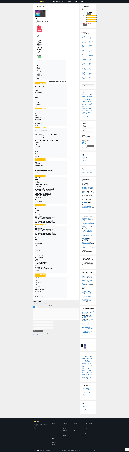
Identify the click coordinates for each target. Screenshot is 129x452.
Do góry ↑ (93, 450)
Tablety (64, 426)
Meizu (90, 64)
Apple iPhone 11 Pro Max (87, 348)
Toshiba (90, 73)
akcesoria (84, 94)
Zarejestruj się (85, 147)
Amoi (83, 50)
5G (74, 430)
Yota (90, 77)
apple (88, 96)
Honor (83, 38)
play (83, 104)
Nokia (90, 42)
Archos (90, 50)
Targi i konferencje (88, 426)
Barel (83, 51)
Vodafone (84, 74)
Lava (90, 63)
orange (91, 103)
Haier (90, 59)
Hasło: (83, 130)
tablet (83, 113)
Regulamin (72, 450)
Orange (75, 423)
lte (83, 101)
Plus (75, 428)
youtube (87, 116)
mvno (90, 101)
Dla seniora (65, 428)
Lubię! (39, 30)
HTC (90, 38)
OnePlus (84, 67)
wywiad (83, 116)
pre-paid (90, 104)
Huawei (83, 40)
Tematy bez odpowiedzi (87, 172)
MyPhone (84, 65)
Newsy (57, 1)
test (86, 115)
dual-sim (90, 96)
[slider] (86, 15)
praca (87, 104)
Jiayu (90, 60)
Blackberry (91, 51)
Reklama (86, 433)
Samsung (91, 43)
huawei (83, 99)
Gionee (83, 58)
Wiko (90, 76)
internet (87, 99)
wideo (90, 115)
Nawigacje (65, 430)
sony (86, 112)
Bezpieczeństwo (55, 440)
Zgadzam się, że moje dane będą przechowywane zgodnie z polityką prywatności (44, 305)
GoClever (91, 58)
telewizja (83, 115)
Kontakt (65, 450)
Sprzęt (63, 1)
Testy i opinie (65, 423)
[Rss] (35, 428)
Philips (83, 43)
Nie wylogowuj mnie (86, 134)
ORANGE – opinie (85, 396)
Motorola (84, 42)
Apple (90, 36)
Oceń (39, 56)
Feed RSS (79, 450)
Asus (83, 37)
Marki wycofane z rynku (88, 78)
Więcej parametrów (87, 23)
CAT (83, 54)
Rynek (76, 1)
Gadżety (64, 433)
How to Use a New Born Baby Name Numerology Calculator (87, 231)
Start (54, 1)
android (89, 94)
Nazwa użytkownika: (85, 126)
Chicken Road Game (86, 192)
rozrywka (87, 108)
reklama (83, 108)
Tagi (75, 450)
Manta (83, 64)
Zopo (83, 77)
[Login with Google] (36, 307)
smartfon (90, 110)
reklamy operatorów (86, 392)
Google (90, 37)
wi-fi (88, 115)
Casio (90, 53)
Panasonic (84, 68)
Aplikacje (53, 444)
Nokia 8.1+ (82, 347)
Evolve (83, 56)
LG (82, 41)
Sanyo (90, 69)
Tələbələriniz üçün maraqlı (87, 196)
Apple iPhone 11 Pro (89, 348)
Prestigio (84, 69)
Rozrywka (84, 160)
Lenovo (90, 40)
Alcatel (83, 36)
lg (82, 101)
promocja (85, 106)
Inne (81, 1)
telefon (91, 113)
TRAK (83, 73)
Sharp (83, 70)
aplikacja (84, 96)
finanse (83, 97)
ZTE (83, 46)
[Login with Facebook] (34, 307)
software (83, 112)
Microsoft (91, 41)
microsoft (85, 101)
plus (85, 104)
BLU (83, 53)
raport (89, 106)
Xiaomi (90, 45)
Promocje (53, 423)
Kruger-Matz (91, 61)
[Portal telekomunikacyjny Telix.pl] (37, 422)
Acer (83, 49)
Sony (83, 45)
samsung (84, 110)
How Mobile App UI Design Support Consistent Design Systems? (87, 237)
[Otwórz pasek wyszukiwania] (87, 1)
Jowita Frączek (85, 324)
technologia (87, 113)
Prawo (86, 430)
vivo (90, 74)
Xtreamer (84, 76)
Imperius (84, 60)
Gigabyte (91, 56)
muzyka (88, 101)
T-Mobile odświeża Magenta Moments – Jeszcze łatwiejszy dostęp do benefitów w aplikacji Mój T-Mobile (88, 292)
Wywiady (86, 428)
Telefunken (84, 72)
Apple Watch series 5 (93, 348)
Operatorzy (69, 1)
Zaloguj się (91, 145)
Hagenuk (84, 59)
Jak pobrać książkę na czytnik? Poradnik (87, 316)
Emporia (84, 55)
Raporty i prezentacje (88, 423)
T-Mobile (89, 112)
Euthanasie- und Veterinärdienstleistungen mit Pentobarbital (87, 187)
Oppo (90, 67)
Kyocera (84, 63)
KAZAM (83, 61)
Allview (90, 49)
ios (90, 99)
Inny (89, 13)
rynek (90, 108)
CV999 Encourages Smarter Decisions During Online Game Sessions (88, 225)
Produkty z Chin (66, 435)
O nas (62, 450)
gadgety (87, 97)
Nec (90, 65)
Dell (89, 54)
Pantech (90, 68)
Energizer (91, 55)
